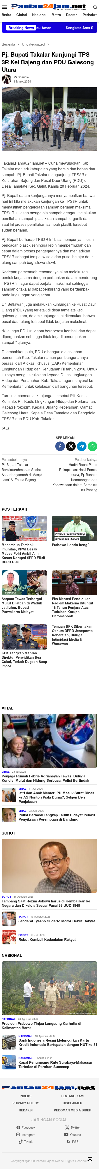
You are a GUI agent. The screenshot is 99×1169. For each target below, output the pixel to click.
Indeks (25, 1096)
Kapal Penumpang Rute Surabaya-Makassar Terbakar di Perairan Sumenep (55, 1064)
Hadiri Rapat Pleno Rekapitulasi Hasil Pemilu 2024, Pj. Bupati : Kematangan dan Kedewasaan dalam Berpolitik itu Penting (74, 474)
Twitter (75, 1127)
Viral (6, 771)
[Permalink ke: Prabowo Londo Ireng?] (74, 528)
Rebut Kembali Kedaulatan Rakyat (47, 939)
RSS (75, 1141)
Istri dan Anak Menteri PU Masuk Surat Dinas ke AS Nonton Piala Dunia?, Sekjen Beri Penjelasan (56, 797)
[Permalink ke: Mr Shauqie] (6, 78)
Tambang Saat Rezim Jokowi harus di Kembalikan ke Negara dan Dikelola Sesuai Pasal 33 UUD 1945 (46, 903)
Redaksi (26, 1110)
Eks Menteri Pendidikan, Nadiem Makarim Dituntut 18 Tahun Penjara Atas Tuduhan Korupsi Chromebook (72, 607)
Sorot (6, 896)
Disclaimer (72, 1103)
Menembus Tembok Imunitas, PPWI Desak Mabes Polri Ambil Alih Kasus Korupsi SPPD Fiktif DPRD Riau (23, 553)
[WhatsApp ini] (92, 446)
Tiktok (28, 1141)
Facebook (28, 1127)
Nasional (9, 1019)
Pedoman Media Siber (72, 1110)
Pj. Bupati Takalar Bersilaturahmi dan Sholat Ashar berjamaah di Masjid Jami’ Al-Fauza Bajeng (22, 469)
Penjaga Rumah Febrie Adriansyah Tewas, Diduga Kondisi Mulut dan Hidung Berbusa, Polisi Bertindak (45, 778)
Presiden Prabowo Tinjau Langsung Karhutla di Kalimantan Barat (41, 1025)
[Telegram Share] (82, 446)
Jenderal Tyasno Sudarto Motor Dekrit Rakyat (57, 921)
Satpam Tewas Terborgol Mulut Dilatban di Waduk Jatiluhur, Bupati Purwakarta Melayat (22, 605)
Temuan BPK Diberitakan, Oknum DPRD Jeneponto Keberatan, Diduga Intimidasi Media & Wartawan (72, 635)
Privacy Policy (25, 1103)
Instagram (28, 1134)
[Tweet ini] (71, 446)
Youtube (75, 1134)
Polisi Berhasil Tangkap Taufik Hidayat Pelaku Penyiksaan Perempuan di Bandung (57, 817)
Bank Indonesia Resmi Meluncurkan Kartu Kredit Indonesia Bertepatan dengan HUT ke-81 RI (58, 1044)
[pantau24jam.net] (49, 6)
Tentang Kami (72, 1096)
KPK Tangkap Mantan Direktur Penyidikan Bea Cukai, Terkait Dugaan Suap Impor (24, 659)
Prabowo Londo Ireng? (71, 544)
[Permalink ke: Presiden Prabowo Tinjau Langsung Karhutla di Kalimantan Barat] (49, 988)
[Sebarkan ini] (60, 446)
